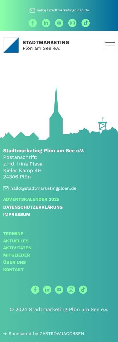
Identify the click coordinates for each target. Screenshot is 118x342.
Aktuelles (16, 240)
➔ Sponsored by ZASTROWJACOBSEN (43, 333)
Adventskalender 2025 (31, 199)
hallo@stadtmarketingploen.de (63, 10)
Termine (13, 233)
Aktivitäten (17, 247)
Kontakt (13, 269)
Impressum (16, 214)
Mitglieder (16, 255)
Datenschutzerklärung (33, 207)
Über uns (14, 262)
